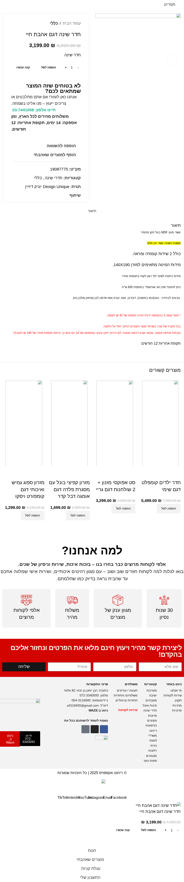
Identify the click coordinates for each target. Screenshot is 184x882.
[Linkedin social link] (56, 196)
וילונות (152, 750)
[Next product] (13, 23)
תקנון (178, 700)
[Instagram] (95, 729)
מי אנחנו (176, 690)
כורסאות (151, 725)
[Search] (14, 4)
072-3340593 (89, 695)
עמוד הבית (72, 23)
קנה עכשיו (23, 67)
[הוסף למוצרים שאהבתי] (175, 473)
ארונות (152, 715)
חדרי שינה (53, 178)
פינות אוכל (150, 705)
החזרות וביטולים (126, 700)
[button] (169, 508)
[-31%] (160, 423)
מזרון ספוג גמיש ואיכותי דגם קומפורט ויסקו (28, 489)
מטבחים (151, 700)
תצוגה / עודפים (127, 690)
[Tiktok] (85, 729)
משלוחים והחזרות (125, 695)
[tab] (92, 211)
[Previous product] (22, 23)
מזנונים (152, 720)
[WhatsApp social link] (51, 196)
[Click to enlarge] (172, 60)
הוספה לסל (48, 67)
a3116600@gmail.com (83, 705)
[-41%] (23, 423)
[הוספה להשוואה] (175, 519)
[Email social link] (61, 196)
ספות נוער (150, 760)
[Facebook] (104, 729)
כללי (54, 23)
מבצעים (151, 755)
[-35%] (69, 423)
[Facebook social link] (67, 196)
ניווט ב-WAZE (98, 710)
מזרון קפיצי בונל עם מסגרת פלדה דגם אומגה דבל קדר (69, 489)
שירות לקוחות (172, 695)
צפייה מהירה (163, 519)
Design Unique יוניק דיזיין (47, 186)
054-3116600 (81, 700)
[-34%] (114, 423)
